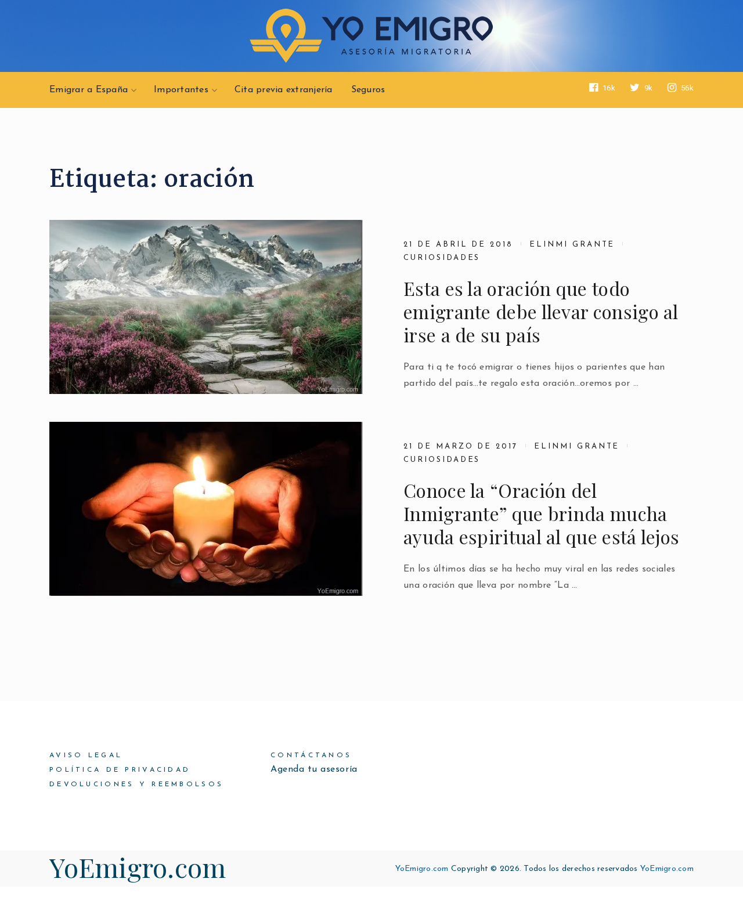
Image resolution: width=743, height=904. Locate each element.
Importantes (181, 90)
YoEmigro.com (137, 867)
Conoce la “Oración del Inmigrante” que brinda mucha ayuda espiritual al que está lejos (541, 513)
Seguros (368, 90)
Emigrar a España (88, 90)
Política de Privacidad (119, 769)
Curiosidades (441, 258)
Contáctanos (311, 755)
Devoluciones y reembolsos (136, 784)
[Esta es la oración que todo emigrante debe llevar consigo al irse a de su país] (206, 307)
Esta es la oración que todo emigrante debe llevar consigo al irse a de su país (541, 311)
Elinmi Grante (572, 244)
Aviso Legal (85, 755)
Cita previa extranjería (284, 90)
